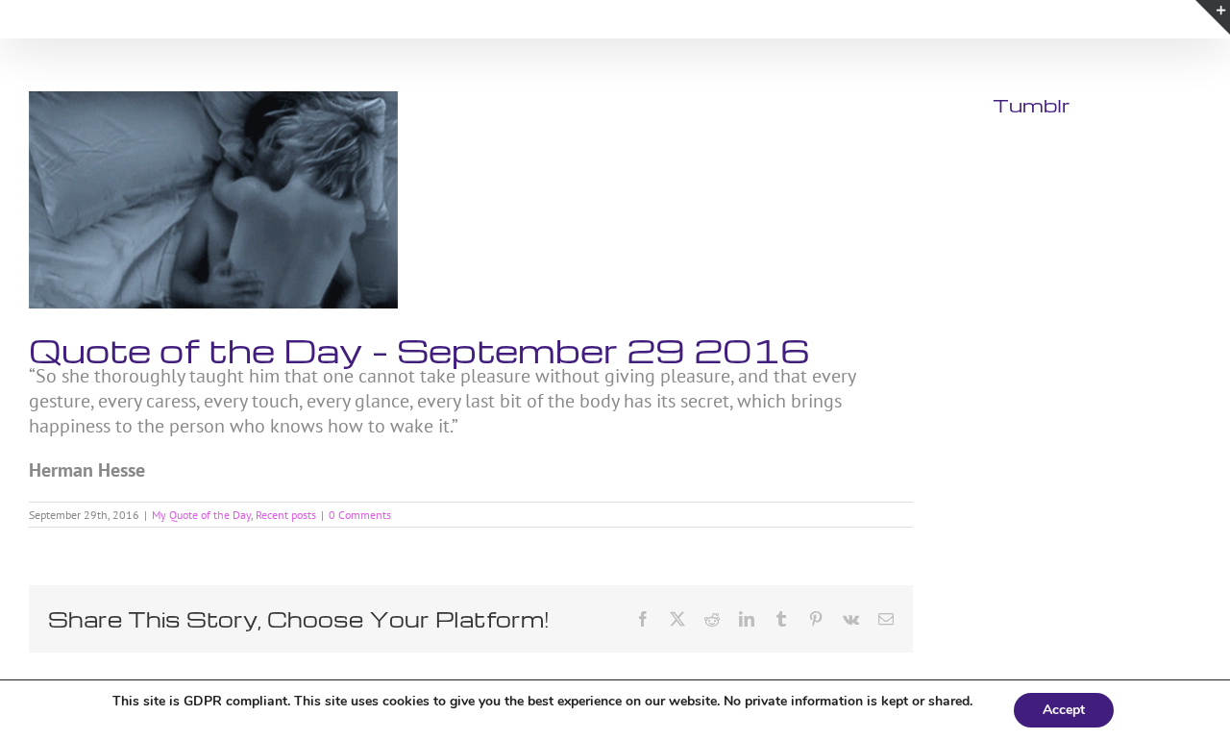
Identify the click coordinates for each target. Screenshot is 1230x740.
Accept (1064, 710)
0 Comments (360, 514)
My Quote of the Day (201, 514)
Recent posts (286, 514)
